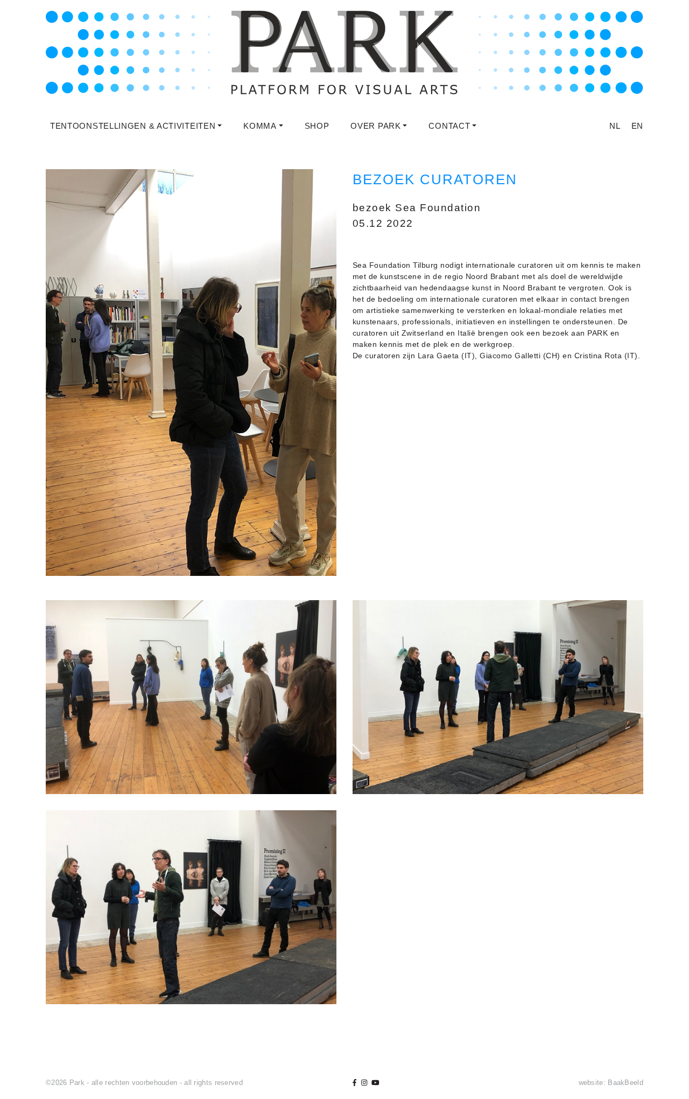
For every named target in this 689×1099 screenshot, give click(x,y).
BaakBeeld (625, 1083)
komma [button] (260, 125)
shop (317, 125)
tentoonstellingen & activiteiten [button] (132, 125)
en (637, 125)
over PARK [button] (375, 125)
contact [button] (449, 125)
